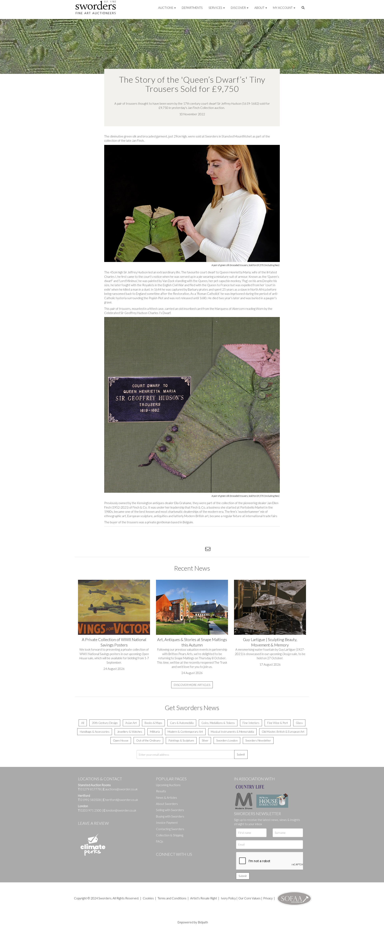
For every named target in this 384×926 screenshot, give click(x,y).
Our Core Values (249, 898)
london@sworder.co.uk (120, 810)
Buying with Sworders (170, 816)
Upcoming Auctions (168, 785)
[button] (303, 8)
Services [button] (216, 7)
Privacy (268, 898)
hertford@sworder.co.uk (121, 800)
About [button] (259, 7)
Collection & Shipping (169, 835)
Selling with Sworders (170, 810)
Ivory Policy (228, 898)
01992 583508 (90, 800)
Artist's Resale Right (203, 898)
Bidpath (203, 922)
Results (161, 791)
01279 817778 (90, 789)
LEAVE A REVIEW (93, 823)
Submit (241, 754)
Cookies (148, 898)
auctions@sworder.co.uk (120, 789)
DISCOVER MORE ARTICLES (192, 684)
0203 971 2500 (90, 810)
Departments (192, 7)
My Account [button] (283, 7)
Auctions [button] (166, 7)
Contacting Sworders (170, 829)
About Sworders (167, 804)
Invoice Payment (167, 822)
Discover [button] (238, 7)
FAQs (159, 841)
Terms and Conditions (172, 898)
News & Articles (166, 797)
